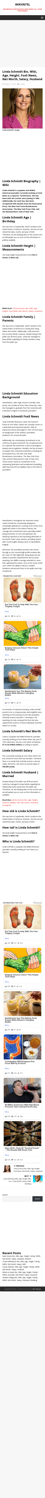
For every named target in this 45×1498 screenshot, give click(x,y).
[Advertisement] (22, 43)
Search (5, 1195)
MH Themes (37, 1289)
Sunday (22, 84)
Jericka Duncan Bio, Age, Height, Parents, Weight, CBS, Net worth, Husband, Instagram (20, 802)
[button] (41, 17)
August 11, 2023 (10, 84)
